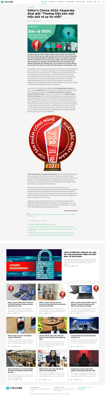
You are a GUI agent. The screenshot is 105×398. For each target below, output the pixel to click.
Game (95, 1)
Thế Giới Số (67, 214)
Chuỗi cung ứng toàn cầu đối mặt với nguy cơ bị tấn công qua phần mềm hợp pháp (51, 233)
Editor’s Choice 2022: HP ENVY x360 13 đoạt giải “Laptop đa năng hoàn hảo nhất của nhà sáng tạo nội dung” (83, 304)
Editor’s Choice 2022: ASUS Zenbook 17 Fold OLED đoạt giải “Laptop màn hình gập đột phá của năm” (21, 304)
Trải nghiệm (52, 1)
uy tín (33, 216)
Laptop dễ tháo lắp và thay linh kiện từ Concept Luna (83, 336)
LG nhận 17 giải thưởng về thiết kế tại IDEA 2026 (42, 224)
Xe (99, 1)
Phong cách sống (80, 1)
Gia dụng (89, 1)
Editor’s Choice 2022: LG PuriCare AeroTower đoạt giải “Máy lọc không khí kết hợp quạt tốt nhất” (52, 304)
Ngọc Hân (74, 346)
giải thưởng (51, 214)
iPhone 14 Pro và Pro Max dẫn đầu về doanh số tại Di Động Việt (51, 369)
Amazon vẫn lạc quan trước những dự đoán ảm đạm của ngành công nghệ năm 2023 (52, 337)
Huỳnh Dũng (68, 266)
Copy (74, 21)
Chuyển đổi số (60, 1)
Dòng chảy (44, 1)
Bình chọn (31, 214)
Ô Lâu (42, 379)
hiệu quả (56, 214)
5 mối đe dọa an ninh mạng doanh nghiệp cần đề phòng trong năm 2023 (83, 369)
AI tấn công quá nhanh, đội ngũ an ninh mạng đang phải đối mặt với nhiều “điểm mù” (52, 235)
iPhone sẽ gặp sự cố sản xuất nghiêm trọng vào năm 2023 (20, 336)
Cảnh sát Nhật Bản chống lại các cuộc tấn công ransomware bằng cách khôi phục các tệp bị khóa (80, 254)
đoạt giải (36, 214)
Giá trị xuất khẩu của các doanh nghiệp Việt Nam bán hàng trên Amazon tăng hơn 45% (20, 370)
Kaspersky (61, 214)
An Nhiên (11, 346)
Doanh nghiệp (70, 1)
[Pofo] (7, 2)
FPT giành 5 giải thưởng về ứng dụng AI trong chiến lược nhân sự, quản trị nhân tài (51, 226)
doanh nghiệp (31, 90)
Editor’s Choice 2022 (43, 214)
